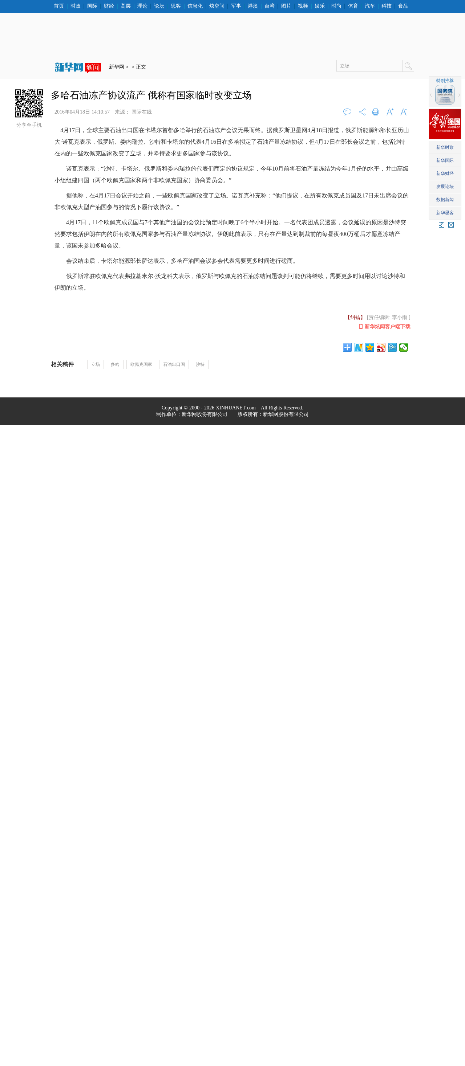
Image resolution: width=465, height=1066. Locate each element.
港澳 (253, 6)
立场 (95, 364)
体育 (353, 6)
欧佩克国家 (141, 364)
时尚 (336, 6)
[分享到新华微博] (358, 347)
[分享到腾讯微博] (392, 347)
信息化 (195, 6)
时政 (75, 6)
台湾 (269, 6)
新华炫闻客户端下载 (388, 326)
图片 (286, 6)
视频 (303, 6)
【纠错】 (355, 317)
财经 (109, 6)
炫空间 (217, 6)
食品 (403, 6)
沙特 (200, 364)
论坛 (159, 6)
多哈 (115, 364)
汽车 (370, 6)
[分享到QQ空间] (370, 347)
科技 (386, 6)
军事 (236, 6)
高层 (126, 6)
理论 (142, 6)
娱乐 (320, 6)
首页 (59, 6)
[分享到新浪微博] (381, 347)
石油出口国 (174, 364)
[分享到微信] (403, 347)
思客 (176, 6)
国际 (92, 6)
